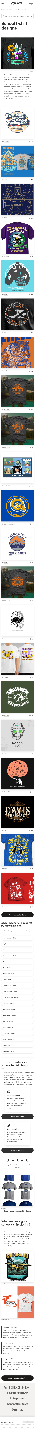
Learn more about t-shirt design (17, 1211)
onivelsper (6, 754)
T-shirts (17, 9)
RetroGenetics (7, 333)
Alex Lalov (7, 409)
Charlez (6, 830)
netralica (6, 639)
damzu (5, 868)
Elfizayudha (6, 1284)
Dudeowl (6, 141)
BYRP (32, 71)
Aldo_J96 (6, 715)
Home (3, 9)
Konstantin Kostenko (9, 524)
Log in (31, 3)
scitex (4, 1208)
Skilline (6, 218)
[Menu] (2, 3)
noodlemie (6, 256)
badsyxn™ (5, 1319)
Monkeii (6, 180)
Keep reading (25, 1337)
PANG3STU (7, 486)
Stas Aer (6, 677)
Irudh (5, 371)
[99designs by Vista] (16, 3)
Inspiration (10, 9)
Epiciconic (7, 907)
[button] (33, 1419)
